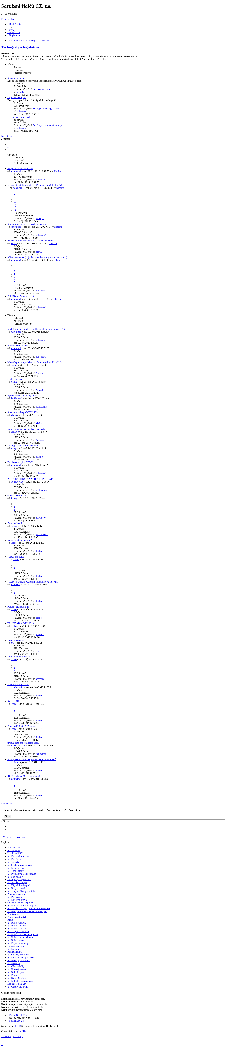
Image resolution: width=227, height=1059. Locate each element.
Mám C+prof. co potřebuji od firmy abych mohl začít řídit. (35, 362)
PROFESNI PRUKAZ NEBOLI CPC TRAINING (32, 479)
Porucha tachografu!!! (18, 606)
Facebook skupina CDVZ (20, 462)
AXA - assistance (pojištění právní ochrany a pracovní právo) (37, 257)
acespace (40, 679)
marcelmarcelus (18, 745)
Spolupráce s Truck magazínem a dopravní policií (31, 759)
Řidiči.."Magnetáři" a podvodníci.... (24, 776)
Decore (14, 365)
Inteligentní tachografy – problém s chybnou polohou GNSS (36, 329)
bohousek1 (22, 111)
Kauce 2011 (13, 701)
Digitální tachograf (16, 97)
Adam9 (39, 390)
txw (12, 642)
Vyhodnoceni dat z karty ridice (22, 395)
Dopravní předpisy (16, 640)
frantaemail (41, 754)
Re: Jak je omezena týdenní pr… (48, 125)
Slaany (14, 498)
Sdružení (57, 171)
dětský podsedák (15, 379)
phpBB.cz (23, 1031)
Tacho (14, 542)
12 (15, 204)
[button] (8, 149)
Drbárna (60, 188)
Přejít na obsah (8, 19)
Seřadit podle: (39, 810)
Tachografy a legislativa (20, 47)
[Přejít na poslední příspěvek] (48, 179)
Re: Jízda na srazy (41, 89)
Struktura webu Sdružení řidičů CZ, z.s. (26, 224)
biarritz (14, 381)
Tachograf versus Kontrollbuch (22, 445)
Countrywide (17, 481)
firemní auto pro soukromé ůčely (23, 742)
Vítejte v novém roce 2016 (20, 168)
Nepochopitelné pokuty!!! (20, 540)
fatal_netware (42, 490)
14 (15, 210)
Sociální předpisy (15, 78)
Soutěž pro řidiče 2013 (18, 684)
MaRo (14, 415)
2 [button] (8, 147)
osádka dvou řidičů (16, 495)
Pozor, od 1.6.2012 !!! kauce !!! (22, 726)
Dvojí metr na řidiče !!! (18, 656)
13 (15, 207)
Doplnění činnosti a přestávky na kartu (26, 429)
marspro (14, 448)
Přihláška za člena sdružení (20, 296)
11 (15, 201)
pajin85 (20, 92)
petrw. (14, 243)
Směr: (65, 810)
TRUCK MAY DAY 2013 (20, 623)
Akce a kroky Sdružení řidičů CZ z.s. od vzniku (30, 240)
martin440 (41, 517)
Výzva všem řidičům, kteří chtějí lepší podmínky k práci (34, 185)
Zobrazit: (8, 810)
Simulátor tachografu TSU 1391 (23, 412)
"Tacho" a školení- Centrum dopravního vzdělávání (32, 581)
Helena (14, 526)
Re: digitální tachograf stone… (47, 108)
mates (38, 218)
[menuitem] (10, 29)
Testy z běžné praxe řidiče (20, 117)
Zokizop (15, 431)
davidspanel (16, 398)
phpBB (17, 1026)
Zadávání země (14, 523)
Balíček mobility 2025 (18, 345)
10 (15, 199)
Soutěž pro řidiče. (16, 556)
